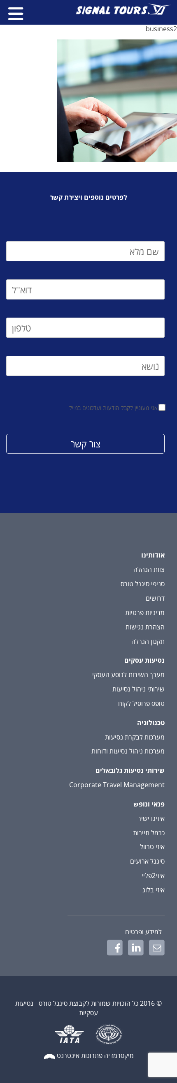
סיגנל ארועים (147, 861)
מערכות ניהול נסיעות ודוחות (128, 751)
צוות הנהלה (149, 569)
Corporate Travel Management (117, 784)
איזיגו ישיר (151, 818)
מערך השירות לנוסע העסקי (128, 674)
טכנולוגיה (151, 722)
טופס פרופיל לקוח (141, 703)
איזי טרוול (152, 846)
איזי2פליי (153, 875)
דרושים (155, 598)
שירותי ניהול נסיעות (138, 689)
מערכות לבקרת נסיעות (135, 737)
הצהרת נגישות (145, 626)
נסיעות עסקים (144, 660)
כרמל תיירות (149, 832)
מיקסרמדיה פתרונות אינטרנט (95, 1055)
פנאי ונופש (149, 804)
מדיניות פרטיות (145, 612)
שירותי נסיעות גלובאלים (130, 770)
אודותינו (153, 555)
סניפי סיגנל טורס (143, 583)
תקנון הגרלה (148, 641)
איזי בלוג (153, 889)
